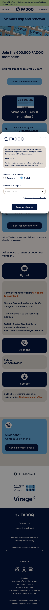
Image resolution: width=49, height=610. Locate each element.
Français (11, 178)
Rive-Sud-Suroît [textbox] (12, 191)
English (27, 178)
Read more (9, 158)
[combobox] (24, 191)
